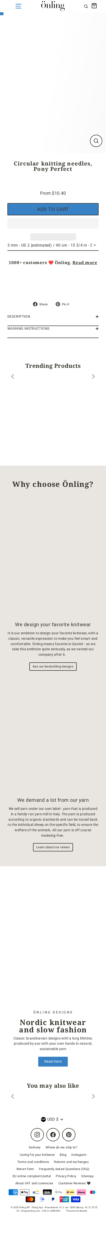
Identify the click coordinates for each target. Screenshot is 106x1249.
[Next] (93, 377)
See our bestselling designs (53, 666)
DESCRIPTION (18, 316)
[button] (53, 223)
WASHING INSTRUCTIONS (28, 329)
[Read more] (53, 941)
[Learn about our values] (53, 735)
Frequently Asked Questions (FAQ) (64, 1169)
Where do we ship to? (61, 1147)
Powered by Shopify (76, 1211)
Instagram (78, 1155)
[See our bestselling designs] (53, 557)
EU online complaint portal (32, 1176)
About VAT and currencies (34, 1183)
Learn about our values (53, 847)
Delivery (35, 1147)
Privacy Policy (66, 1176)
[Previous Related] (12, 1097)
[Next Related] (93, 1097)
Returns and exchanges (71, 1162)
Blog (63, 1155)
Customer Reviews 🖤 (74, 1183)
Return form (25, 1169)
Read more (84, 262)
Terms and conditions (33, 1162)
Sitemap (87, 1176)
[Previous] (12, 377)
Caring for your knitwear (37, 1155)
